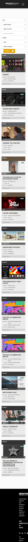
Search (7, 51)
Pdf (23, 162)
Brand (5, 79)
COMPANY (4, 77)
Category (4, 81)
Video (22, 128)
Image (22, 60)
